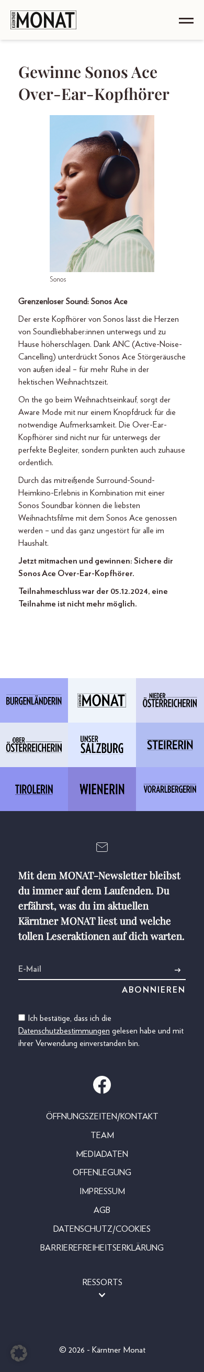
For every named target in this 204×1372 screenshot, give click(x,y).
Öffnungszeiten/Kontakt (102, 1116)
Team (102, 1135)
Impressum (102, 1191)
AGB (102, 1210)
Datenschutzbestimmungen (64, 1031)
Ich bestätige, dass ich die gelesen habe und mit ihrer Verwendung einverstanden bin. (101, 1031)
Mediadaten (102, 1154)
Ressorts (102, 1282)
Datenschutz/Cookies (102, 1229)
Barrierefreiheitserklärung (102, 1248)
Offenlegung (102, 1172)
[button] (19, 1353)
